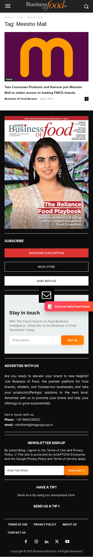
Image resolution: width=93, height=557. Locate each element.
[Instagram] (36, 542)
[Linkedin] (46, 542)
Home (8, 17)
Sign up (72, 340)
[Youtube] (67, 542)
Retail (9, 79)
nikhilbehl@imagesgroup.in (34, 424)
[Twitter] (57, 542)
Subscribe (75, 470)
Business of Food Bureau (21, 98)
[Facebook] (26, 542)
